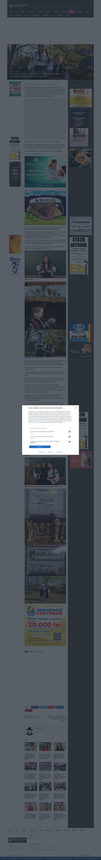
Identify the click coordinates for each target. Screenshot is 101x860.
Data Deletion (42, 452)
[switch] (69, 431)
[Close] (76, 408)
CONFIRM (40, 446)
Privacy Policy (59, 452)
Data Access (50, 452)
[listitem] (50, 428)
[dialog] (50, 430)
